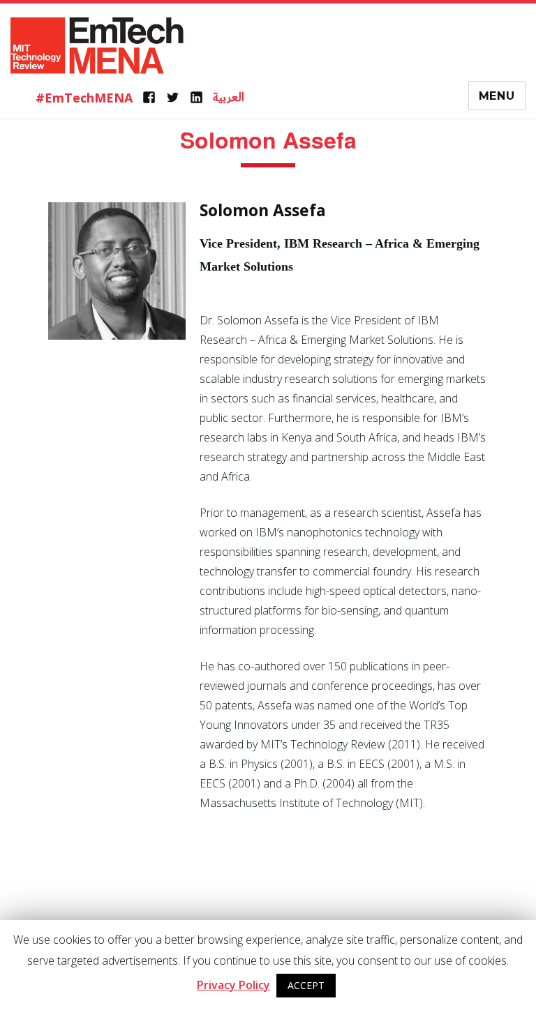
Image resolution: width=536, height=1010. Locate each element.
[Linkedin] (196, 97)
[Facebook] (149, 97)
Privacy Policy (233, 985)
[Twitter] (172, 97)
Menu (497, 96)
